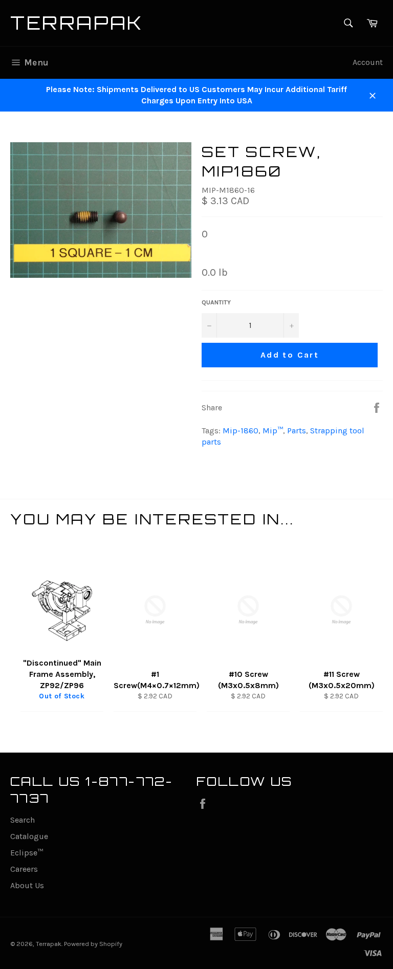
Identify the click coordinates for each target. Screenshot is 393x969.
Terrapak (77, 22)
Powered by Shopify (93, 944)
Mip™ (273, 430)
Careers (24, 869)
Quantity (216, 302)
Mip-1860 (240, 430)
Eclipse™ (26, 852)
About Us (27, 885)
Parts (296, 430)
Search (22, 820)
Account (368, 62)
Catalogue (29, 836)
